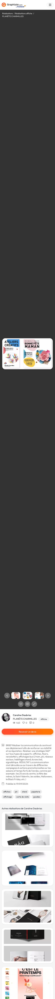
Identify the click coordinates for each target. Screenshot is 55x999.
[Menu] (50, 5)
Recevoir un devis (27, 731)
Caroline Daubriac (22, 715)
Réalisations (7, 13)
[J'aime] (21, 704)
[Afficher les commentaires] (27, 704)
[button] (7, 695)
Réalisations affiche (23, 13)
